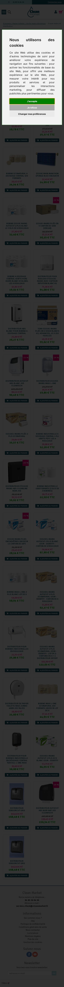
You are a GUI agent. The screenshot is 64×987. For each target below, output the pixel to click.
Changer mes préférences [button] (32, 114)
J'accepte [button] (32, 101)
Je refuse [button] (32, 107)
